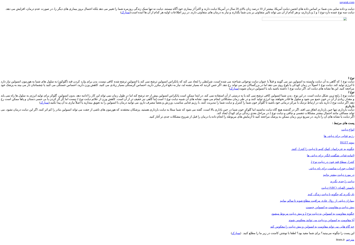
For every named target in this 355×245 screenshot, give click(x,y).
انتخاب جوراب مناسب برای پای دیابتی (331, 168)
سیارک (125, 12)
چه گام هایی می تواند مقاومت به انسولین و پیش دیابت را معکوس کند (312, 226)
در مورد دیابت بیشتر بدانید (338, 174)
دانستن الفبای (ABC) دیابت (337, 187)
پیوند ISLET (347, 142)
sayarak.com (347, 2)
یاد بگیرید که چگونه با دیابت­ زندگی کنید (331, 194)
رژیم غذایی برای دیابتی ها (339, 136)
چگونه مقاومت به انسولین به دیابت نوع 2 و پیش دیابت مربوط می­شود (312, 213)
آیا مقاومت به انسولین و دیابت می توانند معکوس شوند (321, 220)
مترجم (350, 239)
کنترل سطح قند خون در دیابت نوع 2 (332, 161)
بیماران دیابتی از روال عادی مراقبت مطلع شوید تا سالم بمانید (317, 200)
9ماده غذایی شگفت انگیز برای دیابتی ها (330, 155)
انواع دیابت (347, 129)
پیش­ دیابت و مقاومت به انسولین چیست (330, 207)
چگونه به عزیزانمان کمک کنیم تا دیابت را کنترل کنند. (322, 149)
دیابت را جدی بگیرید (342, 181)
